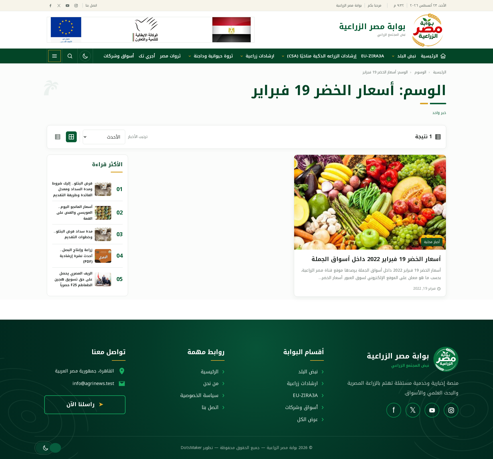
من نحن (211, 383)
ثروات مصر (170, 56)
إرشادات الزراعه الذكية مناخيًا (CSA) (321, 56)
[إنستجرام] (76, 5)
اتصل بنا (91, 6)
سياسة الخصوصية (199, 395)
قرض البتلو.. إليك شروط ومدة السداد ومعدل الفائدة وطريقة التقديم (72, 189)
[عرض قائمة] (57, 136)
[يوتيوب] (67, 5)
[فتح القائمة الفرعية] (393, 56)
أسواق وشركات (119, 56)
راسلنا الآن (84, 404)
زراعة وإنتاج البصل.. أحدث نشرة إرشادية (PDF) (76, 256)
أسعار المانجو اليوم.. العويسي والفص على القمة (74, 213)
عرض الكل (307, 419)
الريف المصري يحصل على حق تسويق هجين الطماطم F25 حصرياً (73, 279)
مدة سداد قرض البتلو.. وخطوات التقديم (73, 234)
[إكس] (58, 5)
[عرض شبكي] (71, 136)
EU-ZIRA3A (372, 56)
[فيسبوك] (50, 5)
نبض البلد (406, 56)
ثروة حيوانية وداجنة (213, 56)
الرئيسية (210, 371)
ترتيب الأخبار (138, 137)
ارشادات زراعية (260, 56)
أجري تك (147, 56)
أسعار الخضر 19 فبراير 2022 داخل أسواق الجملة (376, 259)
